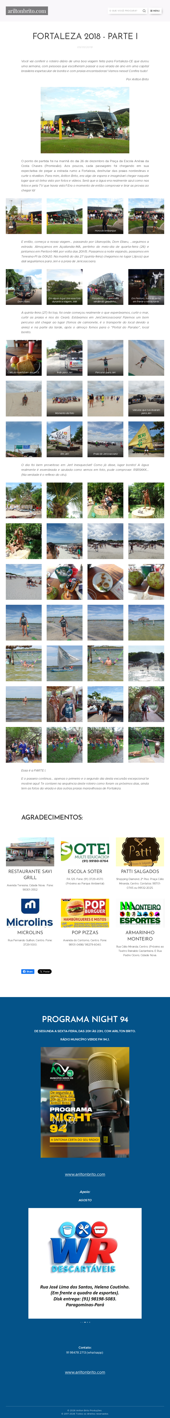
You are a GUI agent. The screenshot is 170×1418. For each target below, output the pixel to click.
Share (30, 971)
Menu (156, 10)
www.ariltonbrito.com (85, 1174)
